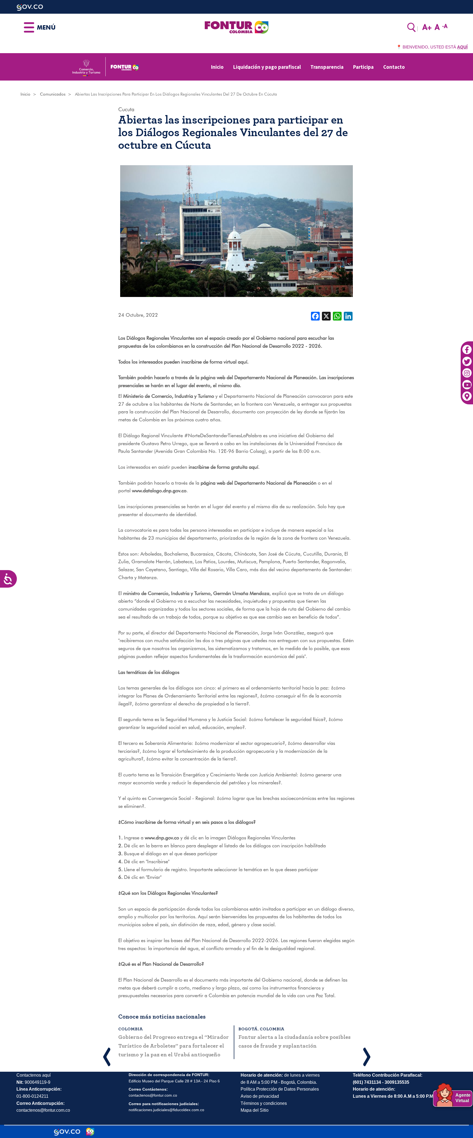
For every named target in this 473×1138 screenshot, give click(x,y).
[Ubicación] (467, 394)
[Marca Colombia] (90, 1132)
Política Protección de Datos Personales (280, 1089)
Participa (363, 67)
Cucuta (126, 109)
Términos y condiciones (264, 1103)
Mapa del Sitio (255, 1110)
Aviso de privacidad (260, 1096)
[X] (326, 316)
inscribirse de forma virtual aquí (214, 362)
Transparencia (327, 67)
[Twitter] (467, 358)
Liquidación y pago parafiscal (267, 67)
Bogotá (248, 1029)
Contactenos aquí (33, 1075)
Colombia (130, 1029)
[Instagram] (467, 370)
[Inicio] (236, 27)
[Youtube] (467, 382)
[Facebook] (467, 347)
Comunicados (52, 94)
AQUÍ (462, 47)
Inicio (217, 67)
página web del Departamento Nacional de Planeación (258, 377)
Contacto (394, 67)
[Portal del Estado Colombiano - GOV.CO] (67, 1132)
